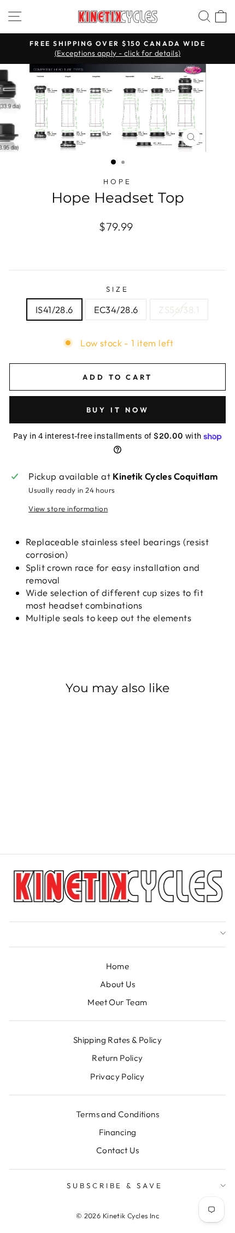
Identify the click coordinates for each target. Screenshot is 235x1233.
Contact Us (117, 1150)
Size (117, 289)
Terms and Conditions (117, 1114)
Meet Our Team (117, 1002)
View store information (68, 508)
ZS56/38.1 (178, 309)
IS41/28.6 (54, 309)
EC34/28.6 (116, 309)
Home (118, 966)
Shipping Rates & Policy (117, 1040)
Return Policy (117, 1058)
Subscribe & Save (115, 1185)
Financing (118, 1132)
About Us (117, 984)
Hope (117, 181)
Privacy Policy (117, 1076)
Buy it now (117, 409)
